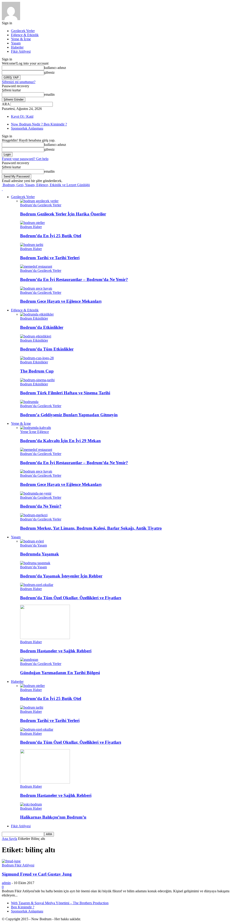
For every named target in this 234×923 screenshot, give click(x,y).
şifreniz (49, 72)
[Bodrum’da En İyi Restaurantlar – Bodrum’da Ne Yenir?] (36, 266)
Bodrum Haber (31, 227)
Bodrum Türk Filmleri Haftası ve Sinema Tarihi (65, 392)
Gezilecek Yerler (23, 31)
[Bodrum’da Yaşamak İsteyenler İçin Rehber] (35, 563)
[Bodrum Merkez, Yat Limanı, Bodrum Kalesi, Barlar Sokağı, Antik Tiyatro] (34, 515)
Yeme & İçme (21, 39)
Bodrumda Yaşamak (39, 554)
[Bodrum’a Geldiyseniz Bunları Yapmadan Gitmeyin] (29, 402)
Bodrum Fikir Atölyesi (18, 865)
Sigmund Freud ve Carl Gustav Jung (37, 874)
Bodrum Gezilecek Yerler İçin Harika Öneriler (63, 214)
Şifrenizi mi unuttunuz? (18, 82)
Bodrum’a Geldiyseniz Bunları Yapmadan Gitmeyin (69, 414)
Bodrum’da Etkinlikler (41, 327)
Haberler (17, 47)
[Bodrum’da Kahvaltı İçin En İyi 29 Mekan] (35, 428)
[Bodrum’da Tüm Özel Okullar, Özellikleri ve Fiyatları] (36, 585)
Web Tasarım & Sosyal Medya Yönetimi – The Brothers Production (60, 903)
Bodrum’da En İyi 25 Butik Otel (50, 235)
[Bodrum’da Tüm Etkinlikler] (35, 336)
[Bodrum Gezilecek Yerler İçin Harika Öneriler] (39, 201)
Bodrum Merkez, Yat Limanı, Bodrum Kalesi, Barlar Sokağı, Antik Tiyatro (91, 528)
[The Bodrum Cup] (37, 358)
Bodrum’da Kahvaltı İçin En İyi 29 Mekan (60, 440)
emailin (49, 94)
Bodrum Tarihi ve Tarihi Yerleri (50, 257)
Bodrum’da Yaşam (33, 545)
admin (6, 883)
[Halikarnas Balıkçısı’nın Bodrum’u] (31, 804)
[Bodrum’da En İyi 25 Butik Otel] (32, 223)
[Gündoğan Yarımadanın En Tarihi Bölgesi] (29, 660)
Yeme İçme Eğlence (34, 432)
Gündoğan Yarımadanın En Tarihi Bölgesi (60, 672)
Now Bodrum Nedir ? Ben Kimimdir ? (39, 124)
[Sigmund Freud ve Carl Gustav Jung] (11, 861)
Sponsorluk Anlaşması (27, 128)
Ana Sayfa (9, 839)
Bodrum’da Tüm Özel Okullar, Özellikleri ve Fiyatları (70, 597)
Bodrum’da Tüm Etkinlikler (47, 349)
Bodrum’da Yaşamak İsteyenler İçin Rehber (61, 576)
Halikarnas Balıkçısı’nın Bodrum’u (53, 817)
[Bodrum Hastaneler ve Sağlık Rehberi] (45, 638)
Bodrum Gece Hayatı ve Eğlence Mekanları (60, 301)
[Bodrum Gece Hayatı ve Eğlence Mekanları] (36, 288)
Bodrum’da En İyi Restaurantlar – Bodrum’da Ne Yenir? (74, 279)
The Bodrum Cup (37, 371)
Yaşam (16, 43)
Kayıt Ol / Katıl (22, 116)
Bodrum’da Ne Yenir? (40, 506)
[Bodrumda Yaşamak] (32, 541)
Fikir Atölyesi (21, 51)
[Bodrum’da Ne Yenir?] (35, 493)
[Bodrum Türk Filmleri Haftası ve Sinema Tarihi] (37, 380)
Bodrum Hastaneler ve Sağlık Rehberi (55, 650)
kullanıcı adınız (55, 68)
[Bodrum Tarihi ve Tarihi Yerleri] (31, 245)
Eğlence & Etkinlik (25, 35)
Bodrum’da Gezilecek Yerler (40, 205)
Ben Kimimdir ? (22, 907)
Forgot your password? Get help (25, 159)
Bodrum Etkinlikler (34, 318)
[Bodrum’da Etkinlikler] (37, 314)
